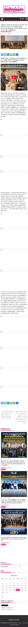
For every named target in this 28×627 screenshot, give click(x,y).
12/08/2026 (4, 535)
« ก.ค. (2, 596)
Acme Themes (15, 624)
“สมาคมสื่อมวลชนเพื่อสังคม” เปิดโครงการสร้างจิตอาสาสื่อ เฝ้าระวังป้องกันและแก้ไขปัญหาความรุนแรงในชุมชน (7, 415)
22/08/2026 (4, 458)
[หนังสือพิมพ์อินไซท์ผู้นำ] (2, 19)
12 (14, 585)
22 (25, 587)
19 (14, 587)
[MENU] (26, 19)
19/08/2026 (4, 498)
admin (10, 33)
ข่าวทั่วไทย (4, 406)
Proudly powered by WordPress (8, 623)
